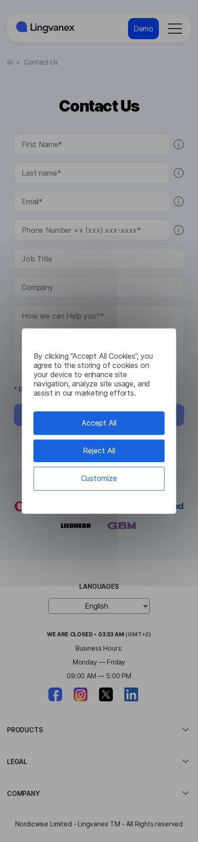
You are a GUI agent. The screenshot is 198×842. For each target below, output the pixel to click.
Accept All (99, 422)
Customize (99, 478)
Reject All (99, 450)
